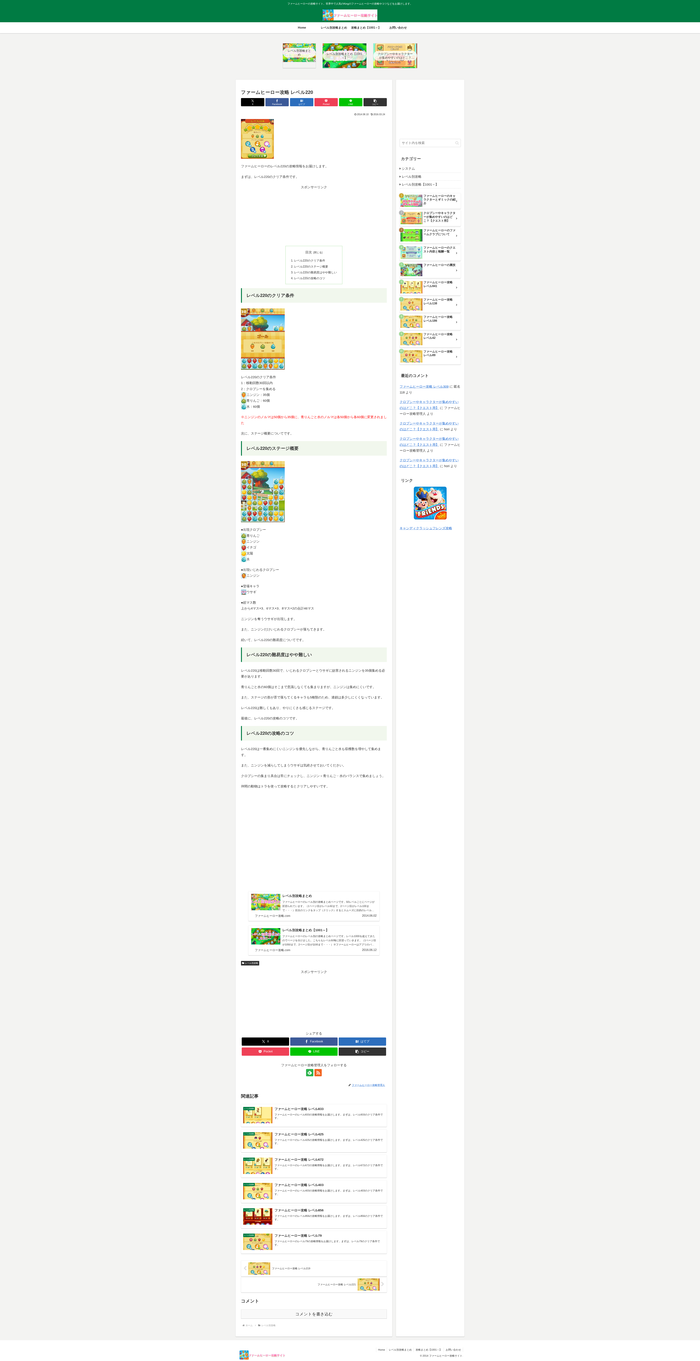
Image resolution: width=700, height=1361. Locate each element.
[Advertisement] (314, 215)
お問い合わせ (453, 1349)
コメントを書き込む (314, 1314)
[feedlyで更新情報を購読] (309, 1072)
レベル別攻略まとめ (400, 1349)
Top (691, 1352)
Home (381, 1349)
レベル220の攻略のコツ (309, 278)
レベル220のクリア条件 (309, 260)
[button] (375, 102)
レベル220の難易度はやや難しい (315, 272)
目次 (308, 252)
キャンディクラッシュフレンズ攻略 (426, 528)
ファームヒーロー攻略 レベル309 (424, 386)
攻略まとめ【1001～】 (429, 1349)
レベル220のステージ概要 (311, 266)
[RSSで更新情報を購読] (318, 1072)
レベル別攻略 (251, 963)
